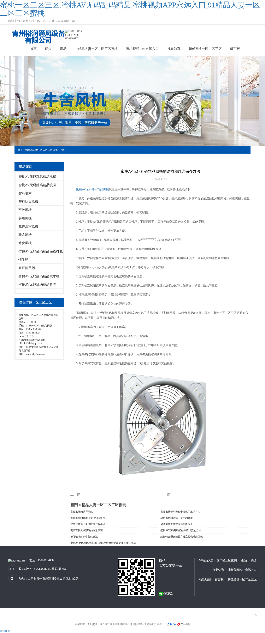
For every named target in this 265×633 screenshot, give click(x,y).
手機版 (186, 624)
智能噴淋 (25, 193)
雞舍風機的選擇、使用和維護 (176, 518)
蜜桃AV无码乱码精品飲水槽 (38, 276)
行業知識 (173, 49)
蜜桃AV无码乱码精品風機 (37, 176)
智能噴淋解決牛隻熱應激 (84, 536)
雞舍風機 (25, 234)
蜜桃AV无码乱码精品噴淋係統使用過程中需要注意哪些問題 (103, 542)
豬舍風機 (25, 243)
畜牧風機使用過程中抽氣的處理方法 (180, 511)
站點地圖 (205, 579)
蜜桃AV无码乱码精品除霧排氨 (40, 251)
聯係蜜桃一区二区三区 (205, 49)
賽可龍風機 (26, 268)
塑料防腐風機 (28, 201)
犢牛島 (23, 259)
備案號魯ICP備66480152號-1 (148, 624)
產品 (63, 49)
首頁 (33, 49)
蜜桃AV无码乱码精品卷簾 (37, 284)
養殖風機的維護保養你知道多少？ (89, 518)
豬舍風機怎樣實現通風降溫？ (176, 524)
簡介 (48, 49)
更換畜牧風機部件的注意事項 (86, 530)
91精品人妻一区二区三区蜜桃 (96, 49)
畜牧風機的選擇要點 (81, 511)
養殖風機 (25, 218)
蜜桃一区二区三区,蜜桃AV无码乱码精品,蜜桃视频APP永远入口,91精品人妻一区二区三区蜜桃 (130, 9)
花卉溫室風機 (28, 226)
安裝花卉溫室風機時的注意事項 (87, 524)
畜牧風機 (25, 210)
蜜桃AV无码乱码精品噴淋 (37, 185)
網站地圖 (5, 631)
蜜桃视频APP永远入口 (142, 49)
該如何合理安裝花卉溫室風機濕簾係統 (181, 536)
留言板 (235, 49)
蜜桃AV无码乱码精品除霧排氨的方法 (180, 530)
